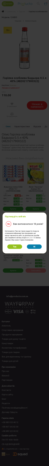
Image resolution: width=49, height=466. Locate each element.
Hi (34, 246)
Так (14, 246)
